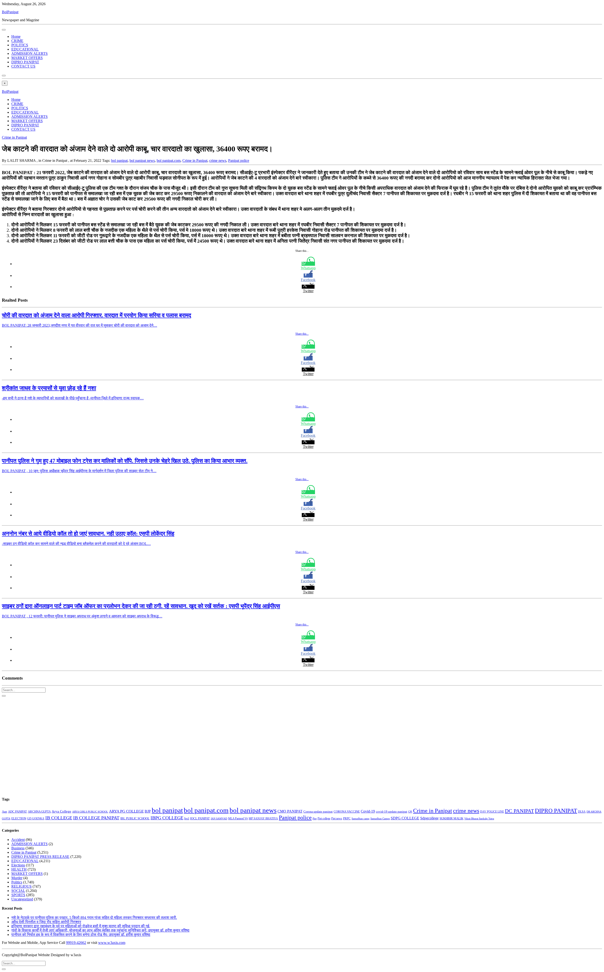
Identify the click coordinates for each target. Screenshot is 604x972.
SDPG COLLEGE (405, 818)
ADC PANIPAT (17, 811)
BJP (148, 811)
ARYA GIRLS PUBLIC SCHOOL (90, 811)
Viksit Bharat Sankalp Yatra (479, 818)
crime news (217, 160)
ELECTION (18, 818)
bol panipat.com (168, 160)
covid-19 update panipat (391, 811)
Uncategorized (22, 899)
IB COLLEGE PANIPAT (96, 817)
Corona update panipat (318, 811)
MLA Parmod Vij (238, 818)
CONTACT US (23, 66)
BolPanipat (10, 12)
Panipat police (238, 160)
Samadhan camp (360, 818)
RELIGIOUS (21, 886)
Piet (315, 818)
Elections (18, 865)
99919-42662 (76, 943)
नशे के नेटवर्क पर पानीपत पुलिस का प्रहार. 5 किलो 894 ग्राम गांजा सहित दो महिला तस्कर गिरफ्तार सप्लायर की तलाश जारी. (94, 918)
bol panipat (119, 160)
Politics (16, 882)
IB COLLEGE (58, 817)
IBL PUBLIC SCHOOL (135, 818)
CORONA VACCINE (347, 811)
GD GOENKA (35, 818)
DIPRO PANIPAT (25, 62)
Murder (16, 878)
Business (18, 848)
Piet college (324, 818)
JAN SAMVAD (219, 818)
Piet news (336, 818)
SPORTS (18, 895)
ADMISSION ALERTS (29, 53)
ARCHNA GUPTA (39, 811)
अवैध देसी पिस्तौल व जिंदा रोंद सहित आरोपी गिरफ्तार (46, 922)
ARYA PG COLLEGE (126, 811)
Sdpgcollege (429, 818)
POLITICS (19, 45)
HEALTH (19, 869)
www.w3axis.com (111, 943)
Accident (18, 840)
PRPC (347, 818)
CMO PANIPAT (289, 811)
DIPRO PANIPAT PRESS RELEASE (40, 857)
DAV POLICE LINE (492, 811)
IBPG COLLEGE (167, 817)
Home (16, 36)
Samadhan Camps (380, 818)
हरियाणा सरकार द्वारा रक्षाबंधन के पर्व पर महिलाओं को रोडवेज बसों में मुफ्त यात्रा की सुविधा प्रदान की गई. (80, 926)
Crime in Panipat (14, 137)
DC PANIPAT (519, 811)
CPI (410, 811)
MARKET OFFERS (27, 58)
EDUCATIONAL (25, 49)
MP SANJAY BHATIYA (263, 818)
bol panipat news (142, 160)
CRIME (17, 41)
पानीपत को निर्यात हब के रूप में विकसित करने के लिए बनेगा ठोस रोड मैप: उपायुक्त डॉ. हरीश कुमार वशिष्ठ (80, 935)
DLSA (582, 811)
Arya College (61, 811)
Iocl (186, 818)
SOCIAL (18, 891)
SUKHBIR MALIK (451, 818)
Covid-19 (368, 811)
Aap (4, 811)
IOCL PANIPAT (200, 818)
